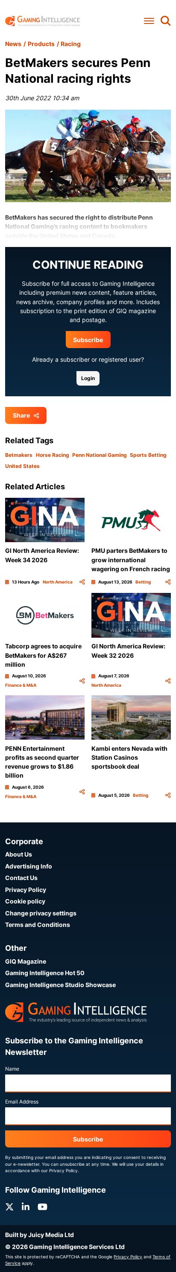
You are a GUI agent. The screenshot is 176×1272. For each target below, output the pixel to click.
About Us (18, 854)
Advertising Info (28, 866)
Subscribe (88, 339)
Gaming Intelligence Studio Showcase (60, 984)
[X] (9, 1206)
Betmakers (18, 455)
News (13, 43)
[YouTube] (42, 1206)
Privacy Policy (25, 889)
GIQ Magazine (25, 961)
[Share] (82, 582)
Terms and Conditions (37, 924)
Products (41, 43)
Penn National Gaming (99, 455)
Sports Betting (148, 455)
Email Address (21, 1101)
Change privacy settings (40, 913)
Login (88, 378)
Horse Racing (52, 455)
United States (22, 466)
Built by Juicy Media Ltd (39, 1234)
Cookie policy (25, 901)
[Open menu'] (149, 20)
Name (12, 1069)
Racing (71, 43)
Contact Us (21, 877)
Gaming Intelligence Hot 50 (45, 972)
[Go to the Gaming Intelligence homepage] (42, 21)
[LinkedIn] (25, 1206)
